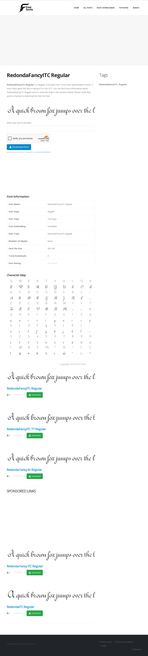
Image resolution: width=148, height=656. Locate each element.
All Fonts (87, 8)
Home (76, 8)
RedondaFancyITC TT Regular (26, 429)
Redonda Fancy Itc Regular (24, 470)
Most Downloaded (106, 8)
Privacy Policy (106, 642)
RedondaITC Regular (20, 607)
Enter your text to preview (19, 122)
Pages (104, 646)
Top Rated (123, 8)
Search (136, 8)
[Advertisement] (51, 174)
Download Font (20, 147)
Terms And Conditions (124, 642)
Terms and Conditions (43, 152)
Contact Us (136, 649)
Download (35, 394)
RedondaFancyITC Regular (24, 388)
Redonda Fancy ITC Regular (25, 566)
